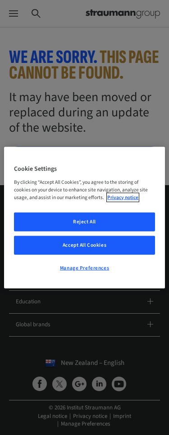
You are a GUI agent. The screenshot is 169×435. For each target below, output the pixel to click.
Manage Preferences (84, 267)
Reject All (84, 222)
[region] (84, 218)
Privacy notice (122, 197)
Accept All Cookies (84, 245)
